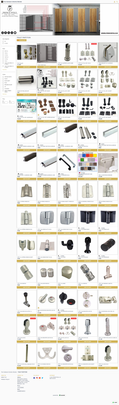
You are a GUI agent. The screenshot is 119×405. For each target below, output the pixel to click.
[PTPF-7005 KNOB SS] (26, 275)
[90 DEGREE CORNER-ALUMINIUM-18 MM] (47, 166)
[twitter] (42, 378)
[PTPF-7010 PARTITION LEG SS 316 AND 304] (108, 330)
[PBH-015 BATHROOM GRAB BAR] (108, 166)
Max (10, 100)
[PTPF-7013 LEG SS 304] (108, 356)
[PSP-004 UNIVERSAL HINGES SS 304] (87, 193)
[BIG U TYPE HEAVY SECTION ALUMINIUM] (47, 137)
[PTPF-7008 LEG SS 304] (87, 330)
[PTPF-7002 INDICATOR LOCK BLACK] (67, 303)
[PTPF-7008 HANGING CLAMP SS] (108, 275)
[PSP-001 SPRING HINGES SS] (26, 193)
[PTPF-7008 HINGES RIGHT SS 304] (67, 221)
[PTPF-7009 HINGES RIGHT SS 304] (47, 248)
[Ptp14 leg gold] (26, 55)
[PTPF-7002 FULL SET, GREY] (87, 82)
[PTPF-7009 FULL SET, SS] (67, 330)
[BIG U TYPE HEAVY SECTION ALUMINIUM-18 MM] (108, 137)
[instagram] (37, 378)
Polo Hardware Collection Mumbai (13, 1)
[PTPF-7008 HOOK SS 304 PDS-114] (26, 303)
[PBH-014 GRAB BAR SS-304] (67, 166)
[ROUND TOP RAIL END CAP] (26, 82)
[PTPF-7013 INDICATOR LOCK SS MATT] (87, 356)
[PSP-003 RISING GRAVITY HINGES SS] (67, 193)
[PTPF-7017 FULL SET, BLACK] (67, 109)
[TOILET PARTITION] (47, 55)
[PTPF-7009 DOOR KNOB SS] (47, 275)
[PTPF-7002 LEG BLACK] (87, 248)
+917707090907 (20, 387)
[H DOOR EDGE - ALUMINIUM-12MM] (67, 137)
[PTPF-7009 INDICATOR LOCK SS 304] (47, 330)
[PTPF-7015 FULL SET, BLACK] (108, 109)
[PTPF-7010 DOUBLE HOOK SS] (47, 356)
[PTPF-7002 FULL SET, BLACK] (47, 82)
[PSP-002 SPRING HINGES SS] (47, 193)
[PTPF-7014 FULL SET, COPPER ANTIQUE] (47, 109)
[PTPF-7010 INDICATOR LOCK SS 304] (67, 356)
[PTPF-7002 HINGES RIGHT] (87, 221)
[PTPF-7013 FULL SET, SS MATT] (108, 82)
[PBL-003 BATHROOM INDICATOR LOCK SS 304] (47, 303)
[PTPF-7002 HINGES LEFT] (108, 221)
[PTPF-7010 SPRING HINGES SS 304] (26, 221)
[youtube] (40, 378)
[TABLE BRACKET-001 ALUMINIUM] (108, 55)
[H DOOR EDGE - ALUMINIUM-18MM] (26, 166)
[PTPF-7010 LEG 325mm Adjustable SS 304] (26, 356)
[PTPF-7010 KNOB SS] (87, 275)
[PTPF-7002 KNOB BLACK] (108, 248)
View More (4, 69)
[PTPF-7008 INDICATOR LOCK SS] (87, 303)
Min (3, 100)
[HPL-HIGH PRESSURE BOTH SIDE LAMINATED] (87, 166)
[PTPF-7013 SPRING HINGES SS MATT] (26, 248)
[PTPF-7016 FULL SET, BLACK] (87, 109)
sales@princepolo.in (21, 390)
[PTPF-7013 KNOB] (67, 275)
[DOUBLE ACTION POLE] (87, 137)
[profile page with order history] (114, 1)
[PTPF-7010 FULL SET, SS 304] (87, 55)
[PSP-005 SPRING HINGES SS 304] (108, 193)
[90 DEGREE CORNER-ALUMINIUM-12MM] (26, 137)
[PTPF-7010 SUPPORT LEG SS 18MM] (67, 55)
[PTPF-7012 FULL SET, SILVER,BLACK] (26, 109)
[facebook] (34, 378)
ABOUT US (3, 377)
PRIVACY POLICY (5, 379)
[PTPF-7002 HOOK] (67, 248)
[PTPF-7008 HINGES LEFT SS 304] (47, 221)
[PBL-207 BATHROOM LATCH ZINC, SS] (108, 303)
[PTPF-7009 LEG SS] (26, 330)
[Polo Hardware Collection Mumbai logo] (2, 2)
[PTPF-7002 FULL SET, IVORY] (67, 82)
